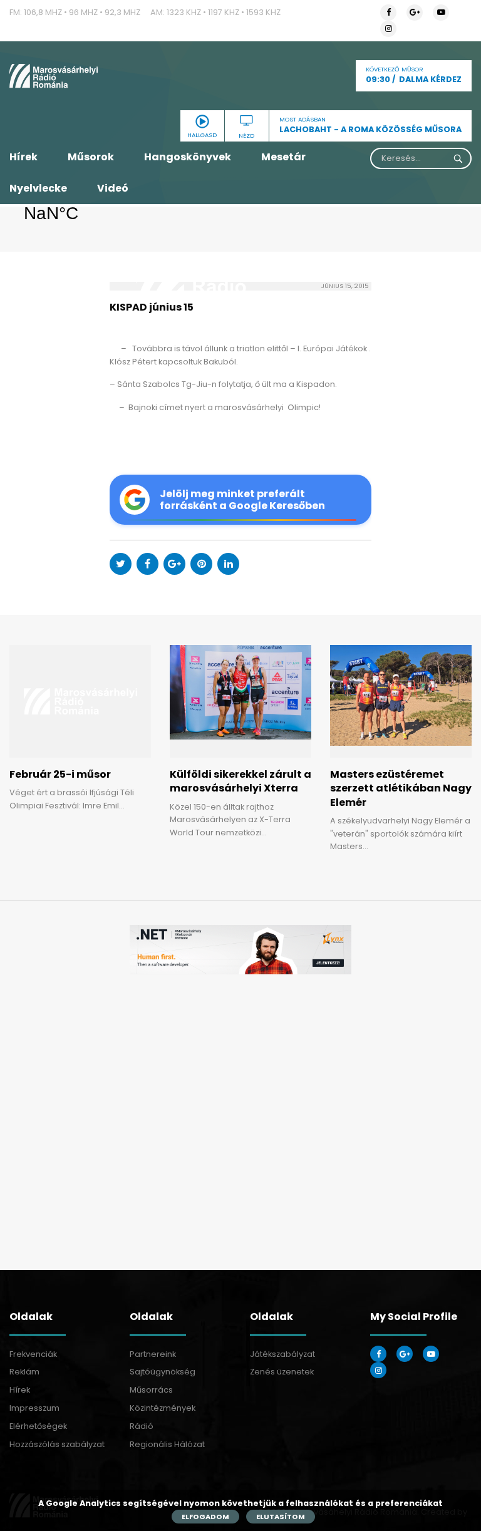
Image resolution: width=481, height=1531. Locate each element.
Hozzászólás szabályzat (57, 1444)
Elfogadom (205, 1517)
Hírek (23, 157)
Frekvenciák (33, 1354)
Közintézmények (162, 1408)
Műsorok (91, 157)
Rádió (141, 1426)
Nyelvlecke (38, 188)
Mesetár (283, 157)
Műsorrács (151, 1389)
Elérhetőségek (38, 1426)
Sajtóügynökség (162, 1371)
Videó (112, 188)
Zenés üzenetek (282, 1371)
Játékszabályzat (282, 1354)
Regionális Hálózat (167, 1444)
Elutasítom (280, 1517)
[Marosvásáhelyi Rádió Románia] (80, 75)
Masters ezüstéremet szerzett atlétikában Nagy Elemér (401, 788)
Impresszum (34, 1408)
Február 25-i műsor (60, 774)
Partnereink (153, 1354)
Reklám (24, 1371)
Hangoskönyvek (187, 157)
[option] (240, 949)
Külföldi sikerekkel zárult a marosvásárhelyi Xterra (240, 781)
